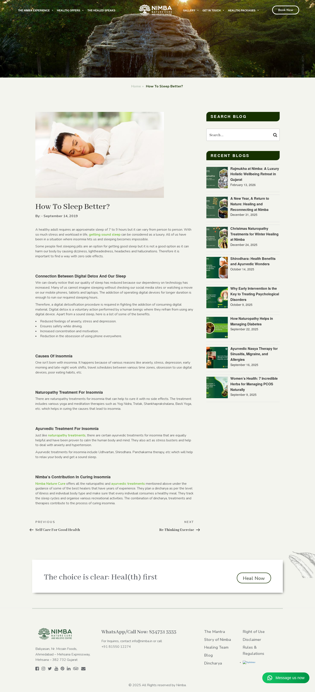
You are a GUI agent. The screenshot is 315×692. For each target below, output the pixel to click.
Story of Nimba (217, 639)
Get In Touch (211, 10)
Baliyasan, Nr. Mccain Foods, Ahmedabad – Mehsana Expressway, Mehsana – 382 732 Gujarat (62, 654)
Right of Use (254, 631)
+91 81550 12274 (116, 646)
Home (136, 86)
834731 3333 (162, 632)
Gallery (189, 10)
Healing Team (216, 647)
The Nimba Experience (34, 10)
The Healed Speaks (101, 10)
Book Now (285, 10)
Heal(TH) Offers (68, 10)
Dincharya (213, 663)
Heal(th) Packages (241, 10)
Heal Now (254, 578)
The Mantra (214, 631)
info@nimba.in (142, 641)
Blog (208, 655)
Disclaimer (252, 639)
